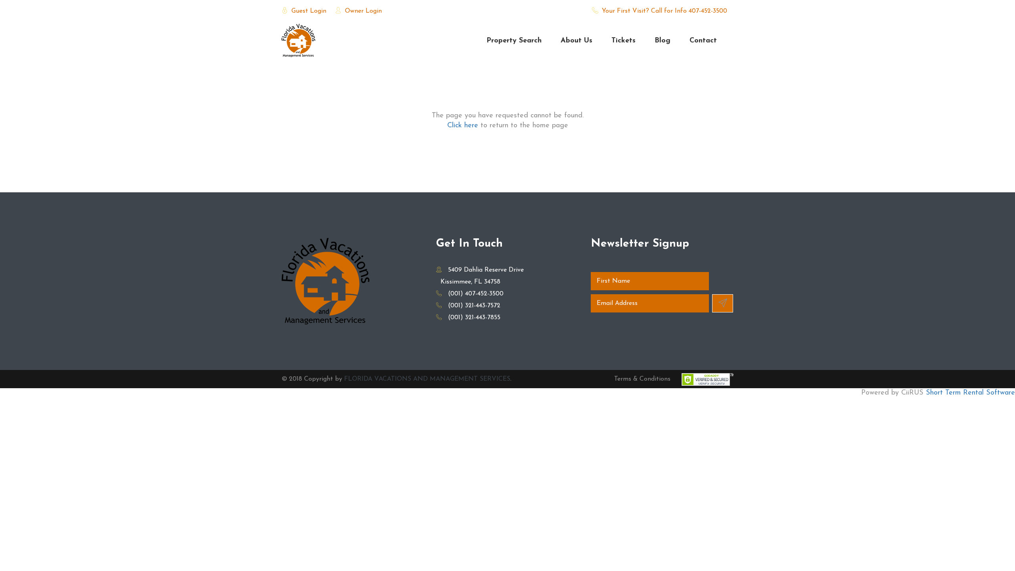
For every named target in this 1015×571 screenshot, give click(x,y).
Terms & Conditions (642, 379)
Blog (662, 40)
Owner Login (362, 11)
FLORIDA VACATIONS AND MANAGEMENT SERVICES (427, 379)
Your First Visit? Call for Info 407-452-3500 (663, 11)
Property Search (514, 40)
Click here (462, 125)
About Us (576, 40)
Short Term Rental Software (970, 393)
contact (703, 40)
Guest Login (307, 11)
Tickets (623, 40)
